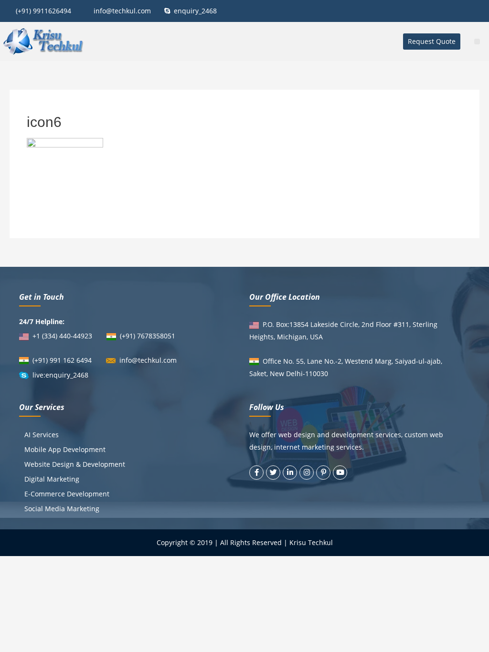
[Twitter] (273, 472)
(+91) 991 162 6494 (62, 360)
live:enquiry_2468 (60, 374)
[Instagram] (306, 472)
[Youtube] (340, 472)
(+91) (128, 335)
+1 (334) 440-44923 (62, 335)
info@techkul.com (148, 360)
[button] (431, 41)
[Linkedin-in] (290, 472)
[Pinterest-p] (323, 472)
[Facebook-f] (256, 472)
